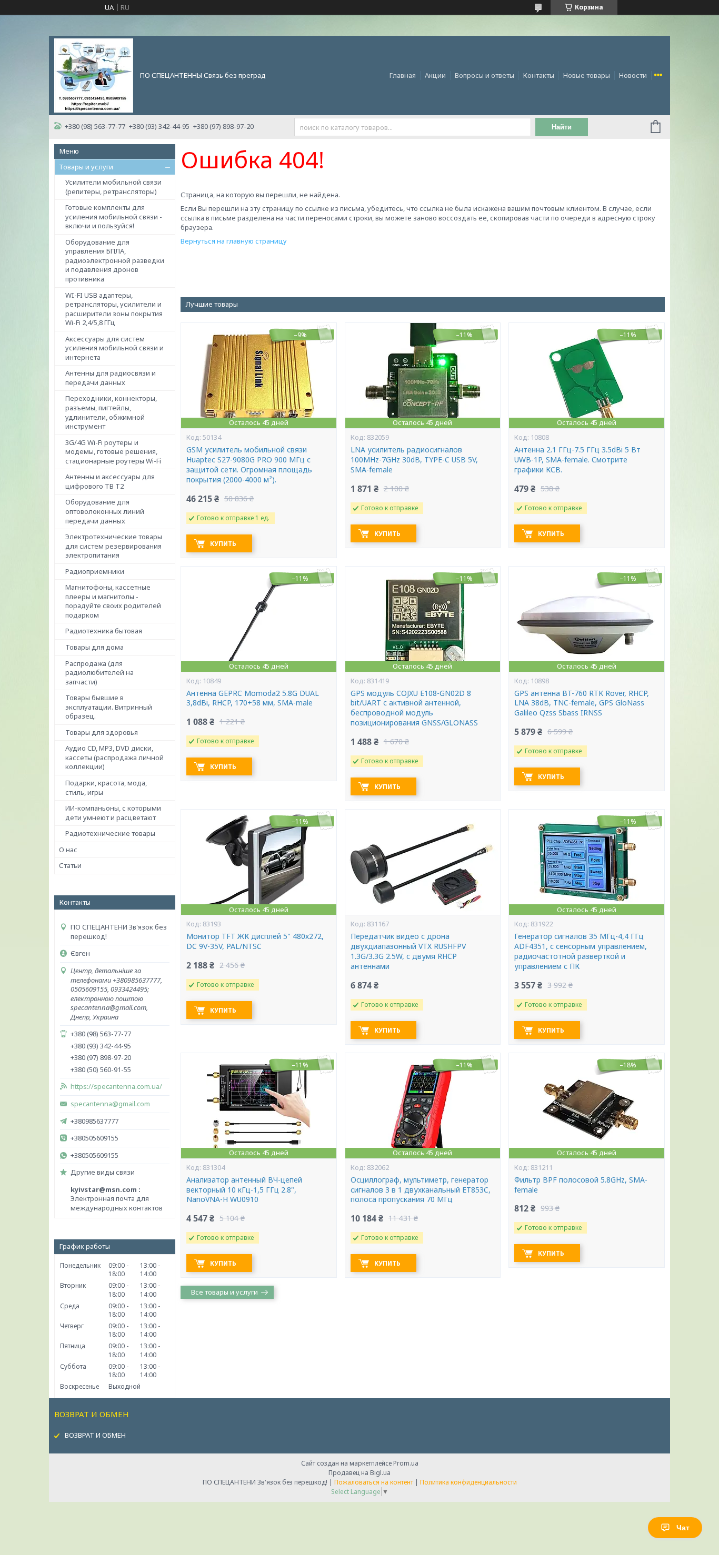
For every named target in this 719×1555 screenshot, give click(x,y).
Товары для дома (94, 647)
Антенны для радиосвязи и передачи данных (110, 377)
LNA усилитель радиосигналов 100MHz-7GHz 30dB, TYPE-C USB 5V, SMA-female (414, 459)
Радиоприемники (94, 571)
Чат (683, 1527)
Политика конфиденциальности (468, 1482)
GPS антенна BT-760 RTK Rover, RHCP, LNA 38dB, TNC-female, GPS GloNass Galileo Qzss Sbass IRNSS (581, 703)
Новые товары (586, 75)
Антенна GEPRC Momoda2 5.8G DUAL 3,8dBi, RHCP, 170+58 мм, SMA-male (252, 698)
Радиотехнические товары (110, 833)
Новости (633, 75)
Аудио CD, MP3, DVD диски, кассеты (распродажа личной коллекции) (114, 757)
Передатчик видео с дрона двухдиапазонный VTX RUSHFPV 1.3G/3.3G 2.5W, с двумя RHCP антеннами (408, 951)
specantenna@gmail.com (110, 1103)
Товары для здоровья (101, 732)
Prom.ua (405, 1463)
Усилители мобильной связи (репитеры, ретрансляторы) (113, 186)
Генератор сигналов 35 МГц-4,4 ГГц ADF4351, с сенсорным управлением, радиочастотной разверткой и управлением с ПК (580, 951)
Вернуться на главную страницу (234, 241)
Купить (223, 543)
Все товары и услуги (224, 1292)
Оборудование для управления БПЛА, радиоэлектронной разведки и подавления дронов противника (114, 260)
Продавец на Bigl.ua (359, 1472)
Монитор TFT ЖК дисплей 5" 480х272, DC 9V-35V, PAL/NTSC (255, 941)
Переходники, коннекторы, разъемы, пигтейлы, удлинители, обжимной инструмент (111, 412)
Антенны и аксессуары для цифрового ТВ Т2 (110, 481)
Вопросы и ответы (484, 75)
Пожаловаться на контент (373, 1482)
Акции (435, 75)
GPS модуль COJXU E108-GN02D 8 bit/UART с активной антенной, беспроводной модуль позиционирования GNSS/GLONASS (414, 708)
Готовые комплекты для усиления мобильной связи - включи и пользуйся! (113, 216)
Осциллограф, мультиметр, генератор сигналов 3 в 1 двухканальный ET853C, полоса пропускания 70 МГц (421, 1190)
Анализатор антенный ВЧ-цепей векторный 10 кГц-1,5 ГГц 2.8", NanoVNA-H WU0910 (244, 1190)
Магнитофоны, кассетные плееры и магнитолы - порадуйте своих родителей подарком (113, 601)
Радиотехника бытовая (103, 630)
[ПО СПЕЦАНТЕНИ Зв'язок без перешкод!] (93, 74)
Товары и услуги (86, 166)
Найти (562, 127)
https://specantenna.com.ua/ (116, 1086)
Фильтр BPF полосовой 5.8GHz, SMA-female (580, 1185)
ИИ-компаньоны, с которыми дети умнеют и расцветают (113, 812)
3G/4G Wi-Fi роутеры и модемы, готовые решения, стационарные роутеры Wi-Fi (113, 452)
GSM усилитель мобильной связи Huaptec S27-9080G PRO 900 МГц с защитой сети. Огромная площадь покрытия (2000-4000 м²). (249, 464)
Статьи (70, 865)
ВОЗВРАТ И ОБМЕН (95, 1435)
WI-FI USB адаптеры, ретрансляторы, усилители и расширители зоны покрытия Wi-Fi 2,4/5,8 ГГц (114, 309)
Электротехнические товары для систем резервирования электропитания (113, 546)
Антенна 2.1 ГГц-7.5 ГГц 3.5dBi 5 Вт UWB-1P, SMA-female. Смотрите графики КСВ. (577, 459)
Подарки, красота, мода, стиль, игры (106, 787)
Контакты (538, 75)
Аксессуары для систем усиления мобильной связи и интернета (114, 348)
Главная (403, 75)
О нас (68, 849)
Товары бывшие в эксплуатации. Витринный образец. (108, 707)
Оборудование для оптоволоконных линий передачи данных (104, 511)
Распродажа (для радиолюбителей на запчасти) (99, 672)
